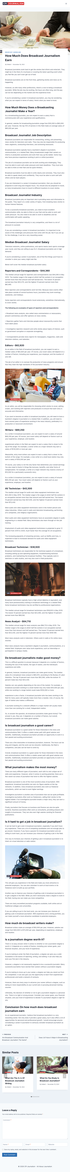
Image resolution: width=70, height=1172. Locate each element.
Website (51, 1144)
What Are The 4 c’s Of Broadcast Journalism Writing (15, 1081)
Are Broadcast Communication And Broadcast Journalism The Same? (15, 1037)
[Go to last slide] (5, 1075)
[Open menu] (66, 3)
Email (28, 1144)
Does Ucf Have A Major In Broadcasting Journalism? (53, 1037)
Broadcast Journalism (13, 52)
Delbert (9, 64)
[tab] (31, 1096)
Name (6, 1144)
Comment (7, 1120)
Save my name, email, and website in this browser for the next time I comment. (30, 1149)
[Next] (64, 1075)
